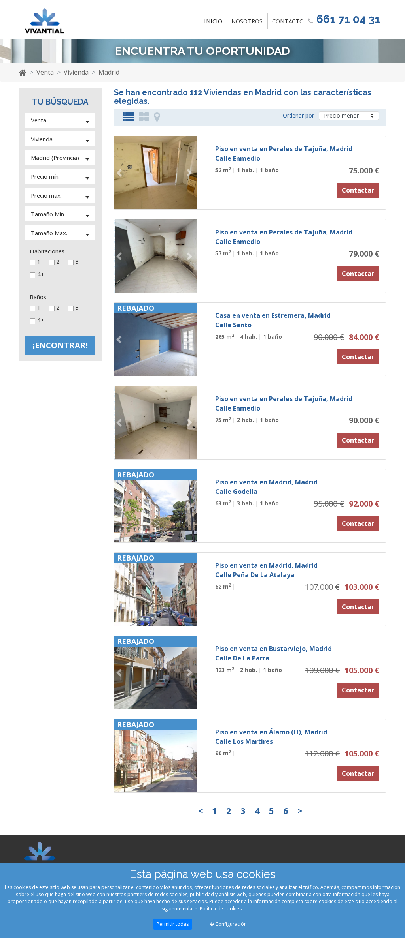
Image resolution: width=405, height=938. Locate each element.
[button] (120, 172)
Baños (38, 297)
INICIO (214, 21)
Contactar (358, 190)
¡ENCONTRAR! (60, 345)
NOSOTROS (247, 21)
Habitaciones (47, 251)
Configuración (230, 924)
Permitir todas (173, 924)
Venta (45, 72)
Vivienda (76, 72)
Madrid (108, 72)
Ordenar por (298, 115)
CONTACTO (288, 21)
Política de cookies (221, 908)
